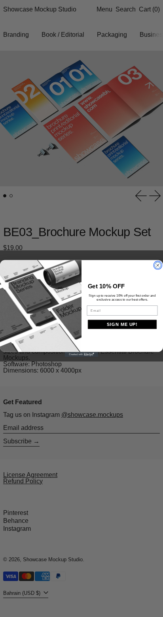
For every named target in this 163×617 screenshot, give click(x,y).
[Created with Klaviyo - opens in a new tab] (82, 354)
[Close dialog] (158, 265)
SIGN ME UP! (122, 324)
